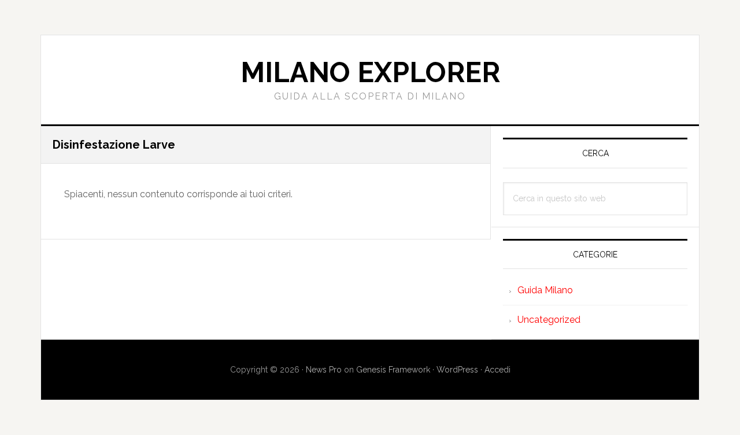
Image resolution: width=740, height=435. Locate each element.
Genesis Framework (393, 369)
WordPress (457, 369)
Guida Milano (545, 290)
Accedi (497, 369)
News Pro (324, 369)
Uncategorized (548, 319)
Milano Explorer (370, 72)
